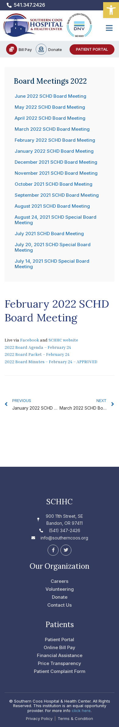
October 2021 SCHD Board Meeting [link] (53, 184)
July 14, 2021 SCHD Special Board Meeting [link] (52, 263)
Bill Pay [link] (25, 49)
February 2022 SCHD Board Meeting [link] (55, 140)
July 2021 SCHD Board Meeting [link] (49, 233)
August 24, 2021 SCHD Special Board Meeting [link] (55, 219)
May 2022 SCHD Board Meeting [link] (50, 107)
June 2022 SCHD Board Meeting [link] (50, 96)
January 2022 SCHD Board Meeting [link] (54, 151)
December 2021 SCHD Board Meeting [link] (56, 162)
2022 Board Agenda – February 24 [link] (38, 347)
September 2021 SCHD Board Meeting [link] (57, 195)
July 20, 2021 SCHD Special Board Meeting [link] (53, 247)
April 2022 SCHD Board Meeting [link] (50, 118)
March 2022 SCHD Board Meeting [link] (52, 129)
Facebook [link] (29, 339)
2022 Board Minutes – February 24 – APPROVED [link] (51, 361)
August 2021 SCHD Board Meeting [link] (52, 206)
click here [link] (81, 710)
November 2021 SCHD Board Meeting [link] (56, 173)
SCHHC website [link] (63, 339)
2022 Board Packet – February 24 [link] (37, 354)
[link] (111, 10)
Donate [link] (55, 49)
